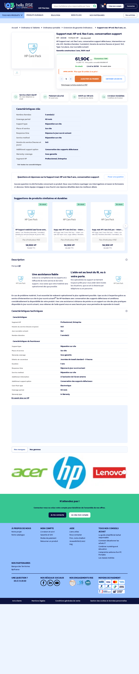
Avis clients (17, 601)
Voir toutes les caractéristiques (29, 164)
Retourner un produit (49, 541)
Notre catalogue (18, 535)
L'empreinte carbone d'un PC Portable (110, 553)
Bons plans (76, 15)
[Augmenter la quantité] (71, 79)
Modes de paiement (48, 538)
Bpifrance (15, 569)
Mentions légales (38, 601)
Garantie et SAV (46, 535)
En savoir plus (105, 66)
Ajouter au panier (90, 78)
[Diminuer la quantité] (61, 79)
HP (19, 265)
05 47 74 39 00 (20, 580)
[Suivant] (51, 50)
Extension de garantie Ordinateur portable (82, 27)
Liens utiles (74, 532)
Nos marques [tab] (19, 449)
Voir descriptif (86, 38)
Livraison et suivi (47, 532)
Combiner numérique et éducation (108, 547)
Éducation (55, 15)
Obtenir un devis (114, 78)
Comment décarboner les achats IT (109, 542)
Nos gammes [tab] (35, 449)
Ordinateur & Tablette (30, 27)
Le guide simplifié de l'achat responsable (110, 536)
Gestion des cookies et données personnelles (108, 601)
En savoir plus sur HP (20, 397)
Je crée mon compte (79, 514)
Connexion (131, 6)
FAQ (71, 544)
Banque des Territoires (21, 566)
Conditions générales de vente (67, 601)
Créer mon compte (115, 6)
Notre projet (17, 532)
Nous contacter (76, 535)
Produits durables (34, 15)
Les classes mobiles (106, 558)
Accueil (15, 27)
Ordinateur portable (51, 27)
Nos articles (130, 15)
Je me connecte (57, 514)
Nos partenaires (97, 15)
